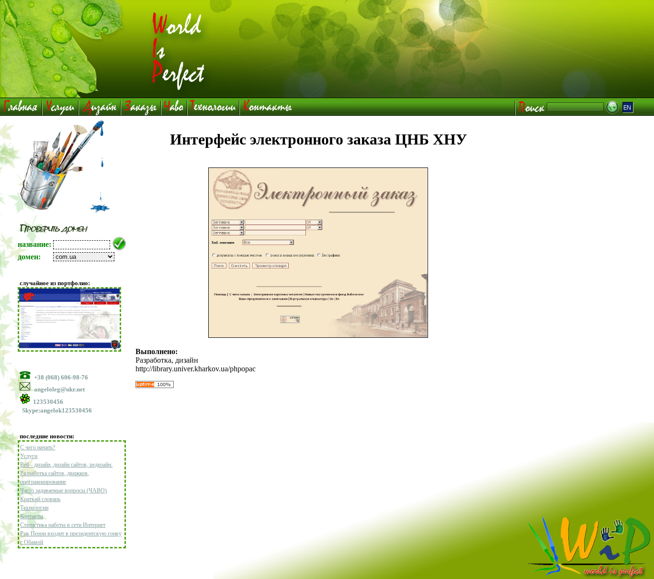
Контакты (31, 516)
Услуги (28, 456)
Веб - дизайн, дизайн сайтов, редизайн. (66, 464)
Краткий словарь (40, 499)
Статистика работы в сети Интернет (62, 525)
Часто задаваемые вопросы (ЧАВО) (63, 490)
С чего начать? (37, 447)
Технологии (34, 507)
